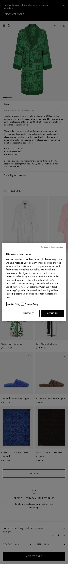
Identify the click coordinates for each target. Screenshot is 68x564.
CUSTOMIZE (28, 313)
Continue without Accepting (52, 247)
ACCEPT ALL (52, 313)
